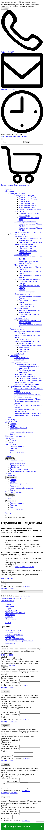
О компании (10, 494)
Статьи (8, 623)
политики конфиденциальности (15, 587)
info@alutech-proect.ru (9, 89)
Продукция (10, 459)
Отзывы (13, 496)
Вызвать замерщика (21, 185)
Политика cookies (7, 601)
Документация (11, 477)
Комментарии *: (7, 756)
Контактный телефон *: (10, 683)
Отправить (22, 592)
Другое (12, 490)
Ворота (12, 482)
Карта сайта (25, 596)
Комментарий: (6, 818)
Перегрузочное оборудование (21, 488)
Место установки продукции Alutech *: (16, 708)
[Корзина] (22, 183)
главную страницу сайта (24, 567)
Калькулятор (10, 475)
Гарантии (13, 505)
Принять (4, 667)
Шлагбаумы (14, 467)
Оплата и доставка (17, 503)
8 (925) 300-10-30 (7, 578)
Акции (8, 473)
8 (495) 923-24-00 (7, 52)
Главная (8, 456)
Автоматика (14, 486)
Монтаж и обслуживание (15, 492)
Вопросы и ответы (17, 509)
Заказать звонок (7, 185)
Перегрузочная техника (19, 469)
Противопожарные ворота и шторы (23, 471)
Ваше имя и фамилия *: (10, 680)
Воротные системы (17, 463)
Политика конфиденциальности (13, 598)
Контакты (9, 499)
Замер (12, 507)
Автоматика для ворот (18, 465)
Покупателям (10, 501)
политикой (11, 665)
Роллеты (13, 480)
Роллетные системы (17, 461)
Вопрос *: (4, 788)
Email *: (4, 717)
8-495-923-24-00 (7, 655)
